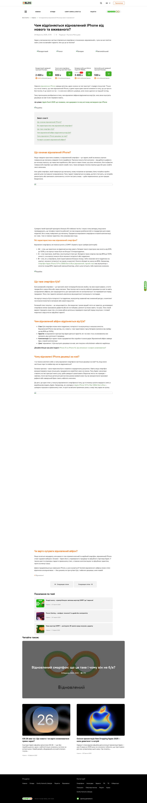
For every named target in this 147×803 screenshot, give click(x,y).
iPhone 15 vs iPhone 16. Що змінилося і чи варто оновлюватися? (83, 348)
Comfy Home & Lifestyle (73, 11)
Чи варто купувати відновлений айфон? (51, 140)
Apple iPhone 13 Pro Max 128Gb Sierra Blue (90, 385)
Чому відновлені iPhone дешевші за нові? (52, 136)
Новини (37, 11)
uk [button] (107, 3)
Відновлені (113, 12)
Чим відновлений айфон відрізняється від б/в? (54, 133)
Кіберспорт (115, 783)
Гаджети (98, 783)
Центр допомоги (86, 799)
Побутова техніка (91, 787)
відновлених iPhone (48, 86)
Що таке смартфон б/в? (45, 129)
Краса (108, 787)
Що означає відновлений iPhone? (49, 122)
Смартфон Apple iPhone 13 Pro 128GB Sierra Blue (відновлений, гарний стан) (66, 263)
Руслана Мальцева (73, 35)
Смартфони (80, 783)
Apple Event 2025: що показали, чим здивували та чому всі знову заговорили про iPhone (74, 102)
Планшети (80, 787)
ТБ (108, 783)
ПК (104, 783)
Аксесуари (89, 783)
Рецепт (101, 787)
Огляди (52, 11)
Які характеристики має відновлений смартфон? (54, 126)
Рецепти (93, 11)
